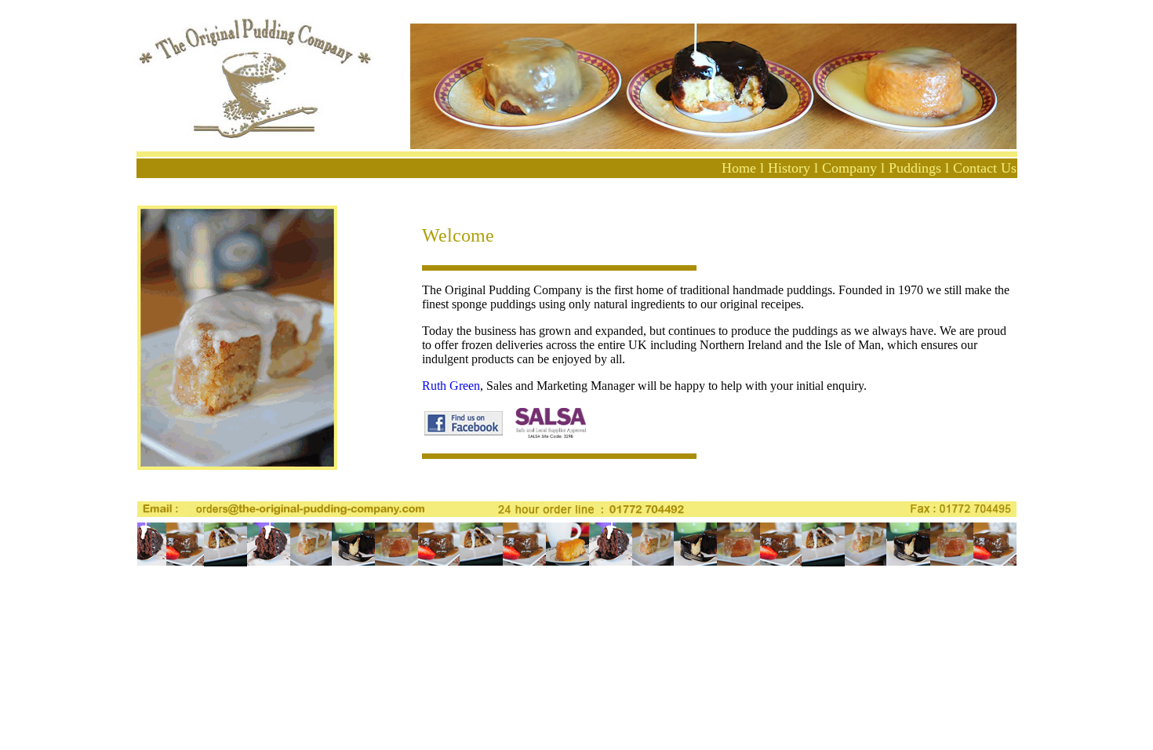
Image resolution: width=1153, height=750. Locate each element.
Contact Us (985, 168)
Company (849, 168)
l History (785, 168)
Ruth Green (451, 385)
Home (739, 168)
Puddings (915, 168)
